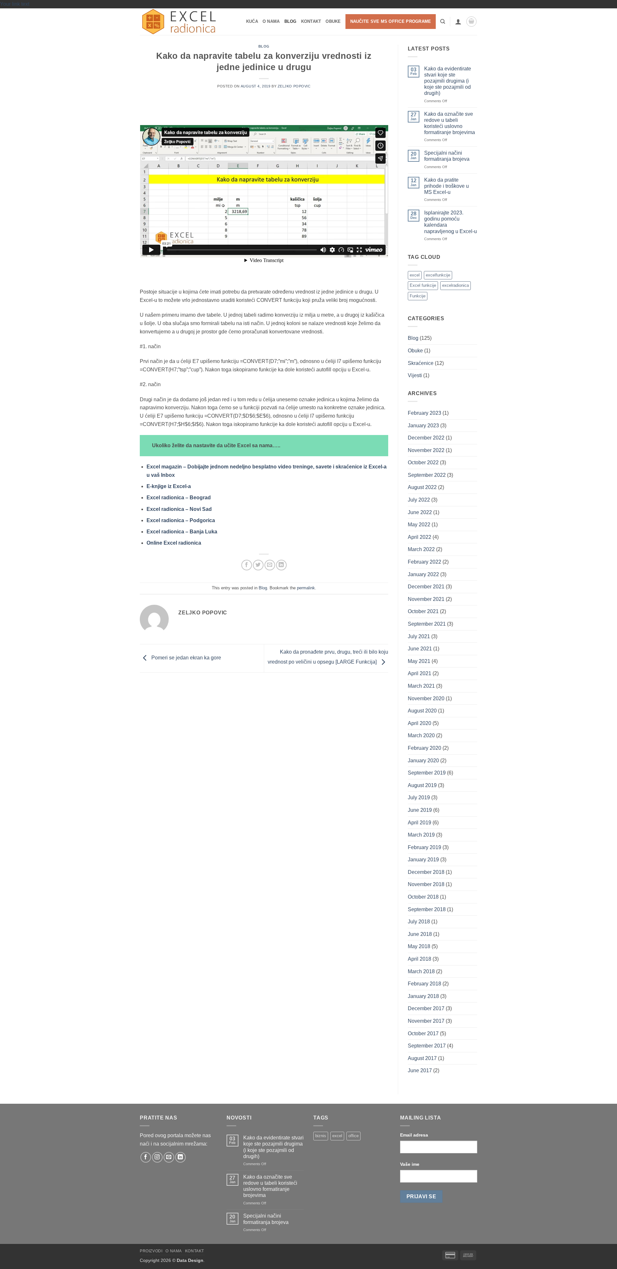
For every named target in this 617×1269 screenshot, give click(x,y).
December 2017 (426, 1008)
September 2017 (427, 1045)
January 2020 (423, 760)
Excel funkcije (423, 285)
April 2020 (419, 723)
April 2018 (419, 959)
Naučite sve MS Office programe (390, 21)
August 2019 (422, 785)
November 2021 (426, 599)
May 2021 (419, 661)
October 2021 (423, 611)
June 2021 (420, 648)
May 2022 (419, 524)
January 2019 (423, 859)
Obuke (333, 21)
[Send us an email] (169, 1157)
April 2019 (419, 822)
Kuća (252, 21)
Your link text (14, 4)
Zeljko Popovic (294, 86)
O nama (271, 21)
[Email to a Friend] (269, 565)
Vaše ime (409, 1164)
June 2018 (420, 934)
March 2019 (421, 835)
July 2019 (419, 797)
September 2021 (427, 624)
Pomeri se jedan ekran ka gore (185, 658)
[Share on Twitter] (258, 565)
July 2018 (419, 921)
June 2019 (420, 810)
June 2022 (420, 512)
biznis (320, 1135)
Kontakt (311, 21)
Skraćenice (421, 363)
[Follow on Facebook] (145, 1157)
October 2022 (423, 462)
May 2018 (419, 946)
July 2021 (419, 636)
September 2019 (427, 772)
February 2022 (424, 562)
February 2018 (424, 983)
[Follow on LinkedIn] (180, 1157)
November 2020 (426, 698)
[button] (458, 21)
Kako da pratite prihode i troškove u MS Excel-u (446, 186)
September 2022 (427, 475)
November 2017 (426, 1021)
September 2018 (427, 909)
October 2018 (423, 897)
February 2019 (424, 847)
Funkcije (417, 296)
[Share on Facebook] (246, 565)
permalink (306, 587)
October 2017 (423, 1033)
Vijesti (415, 375)
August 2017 (422, 1058)
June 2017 (420, 1070)
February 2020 (424, 748)
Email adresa (414, 1135)
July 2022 (419, 500)
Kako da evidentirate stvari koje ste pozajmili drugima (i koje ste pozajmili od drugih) (447, 81)
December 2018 (426, 872)
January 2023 (423, 425)
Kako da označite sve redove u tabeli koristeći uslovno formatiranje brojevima (449, 123)
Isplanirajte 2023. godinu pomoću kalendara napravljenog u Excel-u (450, 222)
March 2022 (421, 549)
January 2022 (423, 574)
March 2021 (421, 686)
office (353, 1135)
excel (415, 275)
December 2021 (426, 586)
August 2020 (422, 710)
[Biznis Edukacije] (182, 21)
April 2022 (419, 537)
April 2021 (419, 673)
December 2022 (426, 437)
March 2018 (421, 971)
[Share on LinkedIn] (281, 565)
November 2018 (426, 884)
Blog (290, 21)
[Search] (442, 21)
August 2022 (422, 487)
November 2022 (426, 450)
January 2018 (423, 996)
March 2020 (421, 735)
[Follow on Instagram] (157, 1157)
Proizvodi (151, 1251)
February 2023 (424, 413)
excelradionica (455, 285)
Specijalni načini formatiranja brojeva (446, 156)
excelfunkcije (438, 275)
